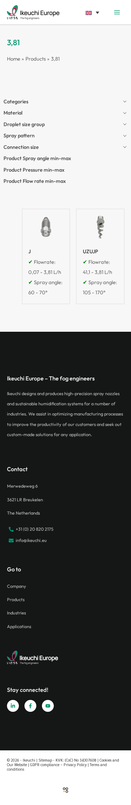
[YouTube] (48, 706)
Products (15, 599)
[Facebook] (30, 706)
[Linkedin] (13, 706)
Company (16, 586)
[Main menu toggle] (117, 12)
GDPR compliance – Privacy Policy (58, 764)
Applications (19, 626)
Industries (16, 612)
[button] (92, 12)
